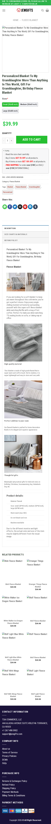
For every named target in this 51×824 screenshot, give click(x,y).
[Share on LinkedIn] (30, 206)
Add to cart (32, 139)
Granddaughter (34, 187)
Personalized (7, 192)
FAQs (4, 763)
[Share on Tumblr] (35, 206)
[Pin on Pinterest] (25, 206)
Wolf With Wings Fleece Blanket (13, 695)
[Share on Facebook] (10, 206)
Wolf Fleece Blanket (38, 621)
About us (6, 748)
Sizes (5, 99)
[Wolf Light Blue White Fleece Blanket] (13, 643)
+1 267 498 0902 (10, 730)
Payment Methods (10, 792)
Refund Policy (10, 240)
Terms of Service (10, 752)
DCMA (5, 759)
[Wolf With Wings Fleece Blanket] (13, 680)
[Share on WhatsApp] (4, 206)
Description (10, 228)
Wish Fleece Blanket (13, 584)
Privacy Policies (9, 756)
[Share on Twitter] (15, 206)
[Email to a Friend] (20, 206)
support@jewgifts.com (12, 734)
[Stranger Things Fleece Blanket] (38, 570)
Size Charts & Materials (15, 234)
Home (15, 20)
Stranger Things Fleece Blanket (38, 585)
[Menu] (4, 10)
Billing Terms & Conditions (13, 795)
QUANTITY (7, 133)
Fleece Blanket (30, 20)
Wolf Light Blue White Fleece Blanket (13, 658)
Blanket (10, 187)
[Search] (42, 10)
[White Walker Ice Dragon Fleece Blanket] (13, 607)
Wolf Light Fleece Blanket (38, 695)
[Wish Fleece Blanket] (13, 570)
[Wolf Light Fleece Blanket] (38, 680)
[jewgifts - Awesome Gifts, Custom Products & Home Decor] (24, 10)
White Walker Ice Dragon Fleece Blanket (13, 621)
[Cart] (47, 10)
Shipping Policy (9, 788)
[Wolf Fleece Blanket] (38, 607)
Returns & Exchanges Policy (14, 781)
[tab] (25, 228)
